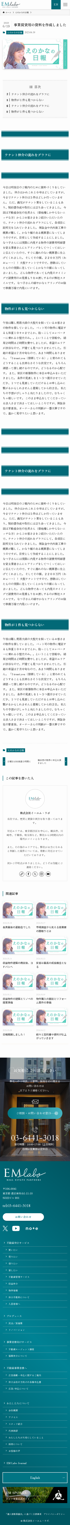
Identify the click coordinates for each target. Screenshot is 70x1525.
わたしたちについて (18, 1403)
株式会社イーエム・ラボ (35, 812)
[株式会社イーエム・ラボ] (10, 4)
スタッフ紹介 (16, 1423)
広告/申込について (19, 1388)
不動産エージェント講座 (21, 1349)
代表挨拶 (13, 1430)
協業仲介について (18, 1355)
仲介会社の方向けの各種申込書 (25, 1382)
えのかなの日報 (14, 32)
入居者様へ (14, 1303)
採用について (16, 1444)
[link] (21, 874)
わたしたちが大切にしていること (26, 1437)
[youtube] (48, 874)
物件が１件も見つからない (27, 100)
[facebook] (28, 874)
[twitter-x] (35, 874)
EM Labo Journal (16, 1463)
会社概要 (13, 1410)
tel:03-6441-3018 (16, 1205)
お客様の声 (14, 1450)
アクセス (13, 1417)
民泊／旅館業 (16, 1323)
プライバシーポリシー (54, 1513)
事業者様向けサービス (19, 1342)
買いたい (13, 1249)
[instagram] (41, 874)
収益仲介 (13, 1283)
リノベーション (17, 1329)
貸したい (13, 1270)
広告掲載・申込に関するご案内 (25, 1375)
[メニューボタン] (65, 4)
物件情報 (13, 1290)
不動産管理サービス (19, 1276)
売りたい (13, 1256)
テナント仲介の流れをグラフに (30, 94)
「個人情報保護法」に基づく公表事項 (23, 1513)
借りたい (13, 1263)
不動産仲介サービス (18, 1243)
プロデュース (14, 1316)
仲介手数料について (19, 1297)
